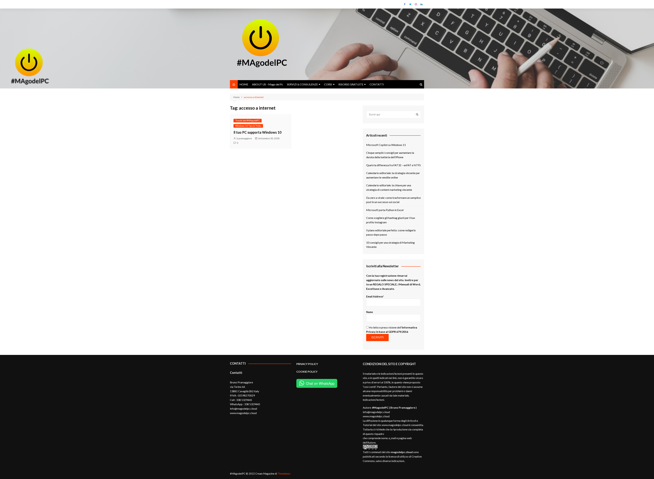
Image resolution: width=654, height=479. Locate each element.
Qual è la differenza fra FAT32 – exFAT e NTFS (393, 165)
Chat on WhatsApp (320, 383)
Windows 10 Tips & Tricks (248, 125)
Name (369, 311)
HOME (243, 84)
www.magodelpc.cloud (376, 416)
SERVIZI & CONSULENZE (302, 84)
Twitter (410, 4)
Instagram (415, 4)
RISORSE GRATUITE (350, 84)
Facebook (404, 4)
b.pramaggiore (244, 138)
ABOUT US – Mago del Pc (267, 84)
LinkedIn (421, 4)
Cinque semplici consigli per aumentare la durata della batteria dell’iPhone (390, 155)
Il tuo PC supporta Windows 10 (257, 132)
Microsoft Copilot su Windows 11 (386, 144)
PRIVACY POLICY (307, 363)
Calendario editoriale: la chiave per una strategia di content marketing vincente (389, 187)
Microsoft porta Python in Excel (384, 210)
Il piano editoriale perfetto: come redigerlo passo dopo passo (391, 232)
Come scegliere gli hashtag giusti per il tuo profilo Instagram (390, 220)
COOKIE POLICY (307, 371)
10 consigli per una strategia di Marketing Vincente (390, 245)
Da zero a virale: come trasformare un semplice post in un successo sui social (393, 200)
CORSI (328, 84)
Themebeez (283, 473)
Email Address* (375, 296)
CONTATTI (377, 84)
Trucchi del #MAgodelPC (247, 120)
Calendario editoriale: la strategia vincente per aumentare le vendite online (393, 175)
